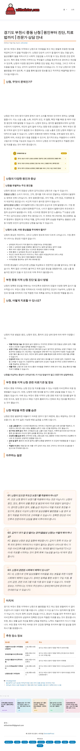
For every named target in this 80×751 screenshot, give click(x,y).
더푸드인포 (41, 742)
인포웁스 (65, 742)
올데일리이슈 (9, 742)
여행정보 (57, 742)
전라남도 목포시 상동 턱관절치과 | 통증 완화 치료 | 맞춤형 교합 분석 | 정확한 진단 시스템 (33, 685)
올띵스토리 (49, 742)
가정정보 (17, 742)
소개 (72, 9)
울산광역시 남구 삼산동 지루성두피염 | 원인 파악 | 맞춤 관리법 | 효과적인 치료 (30, 683)
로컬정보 (72, 742)
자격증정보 (32, 742)
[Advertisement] (40, 99)
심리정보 (40, 745)
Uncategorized (11, 681)
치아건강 (25, 742)
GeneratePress (49, 733)
